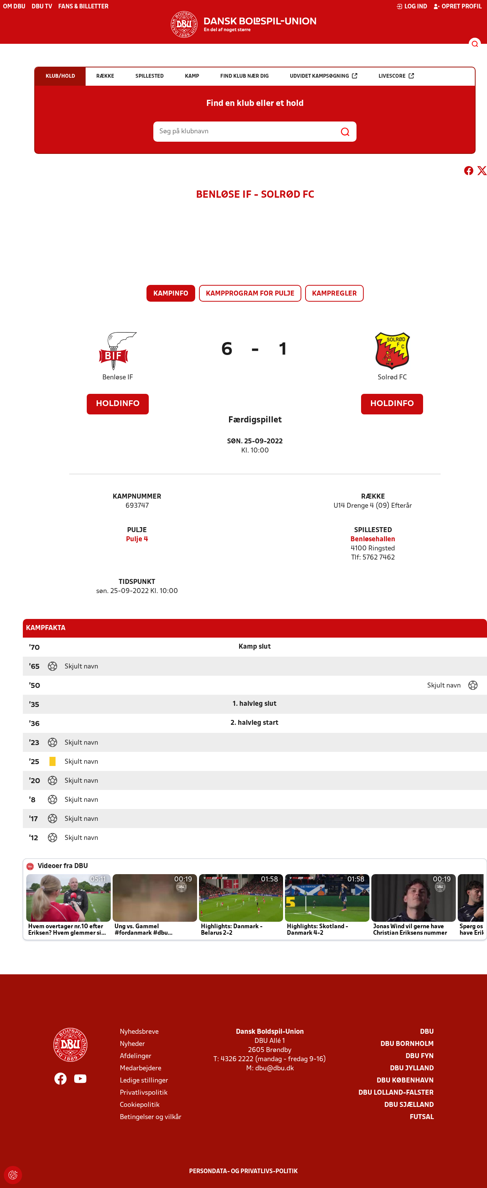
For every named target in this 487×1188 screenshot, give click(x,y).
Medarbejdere (140, 1068)
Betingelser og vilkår (150, 1117)
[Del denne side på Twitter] (482, 172)
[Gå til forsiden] (243, 24)
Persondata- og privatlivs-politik (243, 1171)
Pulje (137, 530)
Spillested (373, 530)
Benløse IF (117, 377)
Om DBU (14, 7)
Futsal (422, 1117)
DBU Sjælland (409, 1105)
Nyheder (132, 1044)
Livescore (392, 76)
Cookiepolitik (139, 1105)
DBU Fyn (420, 1056)
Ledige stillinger (144, 1081)
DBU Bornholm (407, 1044)
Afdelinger (135, 1056)
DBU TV (42, 7)
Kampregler (334, 294)
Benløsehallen (372, 539)
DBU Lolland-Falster (396, 1093)
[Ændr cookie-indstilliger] (13, 1175)
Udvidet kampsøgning (319, 76)
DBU (427, 1032)
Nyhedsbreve (139, 1032)
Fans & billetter (83, 7)
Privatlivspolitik (143, 1093)
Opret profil (462, 7)
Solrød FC (392, 377)
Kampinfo (170, 294)
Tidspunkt (137, 582)
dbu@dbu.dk (274, 1068)
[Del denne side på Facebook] (468, 172)
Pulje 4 (137, 539)
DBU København (405, 1081)
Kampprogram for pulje (250, 294)
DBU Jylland (412, 1068)
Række (373, 497)
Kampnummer (137, 497)
